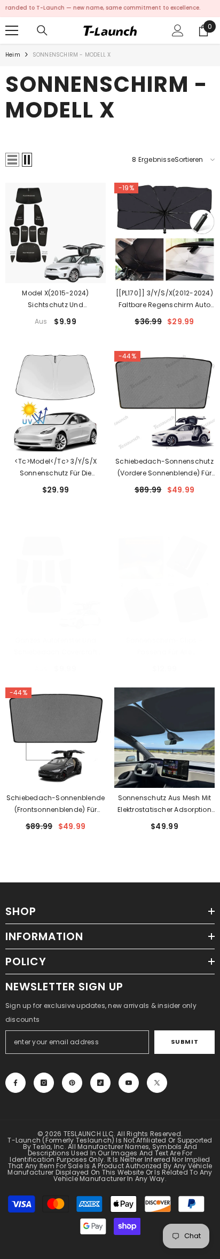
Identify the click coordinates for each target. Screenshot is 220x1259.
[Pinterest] (72, 1083)
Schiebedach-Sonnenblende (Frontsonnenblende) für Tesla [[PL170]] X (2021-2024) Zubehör (55, 804)
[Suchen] (42, 30)
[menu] (11, 30)
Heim (12, 55)
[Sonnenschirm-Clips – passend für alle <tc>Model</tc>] (164, 580)
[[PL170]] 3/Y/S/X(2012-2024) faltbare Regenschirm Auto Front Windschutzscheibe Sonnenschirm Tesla (164, 299)
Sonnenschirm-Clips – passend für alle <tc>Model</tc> (164, 647)
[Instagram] (44, 1083)
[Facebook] (15, 1083)
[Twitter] (157, 1083)
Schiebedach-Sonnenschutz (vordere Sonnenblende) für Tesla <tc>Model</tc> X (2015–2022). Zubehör (164, 468)
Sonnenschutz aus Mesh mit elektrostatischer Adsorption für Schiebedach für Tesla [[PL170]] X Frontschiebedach (164, 804)
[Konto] (178, 30)
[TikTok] (100, 1083)
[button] (12, 160)
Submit (184, 1041)
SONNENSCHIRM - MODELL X (72, 55)
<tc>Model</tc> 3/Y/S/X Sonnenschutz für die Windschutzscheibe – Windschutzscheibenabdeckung (55, 468)
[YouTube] (129, 1083)
